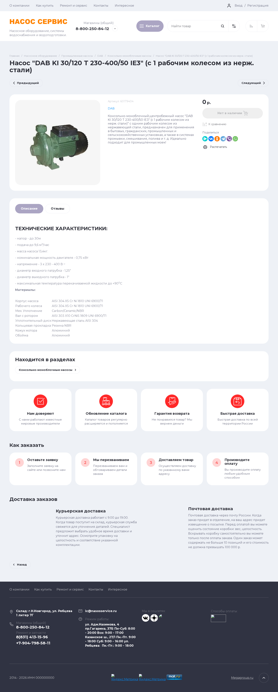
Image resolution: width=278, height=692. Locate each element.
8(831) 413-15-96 (32, 637)
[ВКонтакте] (211, 138)
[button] (234, 26)
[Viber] (229, 138)
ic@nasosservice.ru (101, 611)
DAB (100, 55)
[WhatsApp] (235, 138)
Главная (14, 55)
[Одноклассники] (217, 138)
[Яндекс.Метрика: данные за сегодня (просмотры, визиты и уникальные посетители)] (125, 678)
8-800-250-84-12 (92, 28)
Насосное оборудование (40, 55)
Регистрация (258, 5)
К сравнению (217, 124)
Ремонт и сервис (73, 5)
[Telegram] (223, 138)
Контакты (101, 5)
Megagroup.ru (242, 678)
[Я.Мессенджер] (205, 138)
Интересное (124, 5)
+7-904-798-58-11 (33, 643)
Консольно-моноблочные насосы (129, 55)
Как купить (45, 5)
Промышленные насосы (77, 55)
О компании (19, 5)
